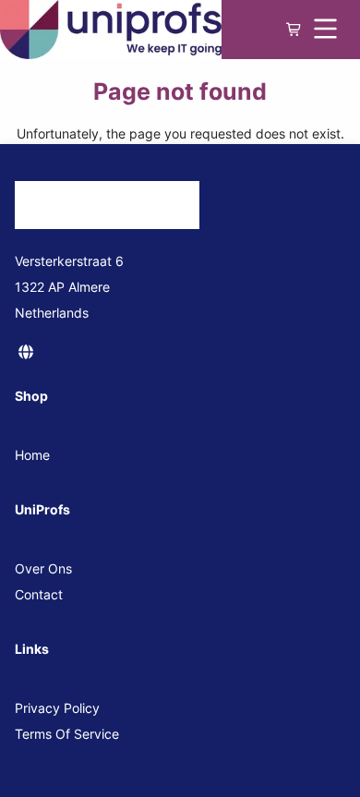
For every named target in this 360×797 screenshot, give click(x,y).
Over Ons (43, 568)
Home (32, 455)
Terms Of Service (67, 734)
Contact (39, 594)
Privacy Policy (57, 708)
